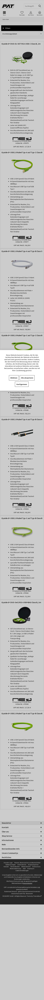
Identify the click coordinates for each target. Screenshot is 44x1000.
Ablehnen (13, 378)
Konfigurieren (21, 384)
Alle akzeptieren (27, 378)
